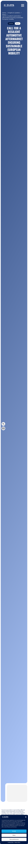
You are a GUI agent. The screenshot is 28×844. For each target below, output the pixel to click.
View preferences (14, 839)
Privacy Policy (17, 842)
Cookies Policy (11, 842)
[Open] (22, 5)
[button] (26, 817)
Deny (14, 835)
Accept (14, 831)
